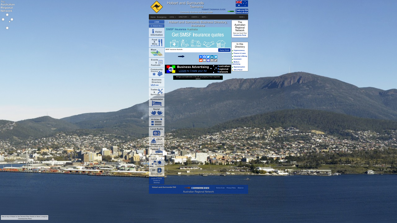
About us (240, 188)
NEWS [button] (241, 17)
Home (153, 17)
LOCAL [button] (172, 17)
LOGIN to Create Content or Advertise (156, 180)
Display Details (224, 50)
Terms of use (220, 188)
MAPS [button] (204, 17)
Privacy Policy (231, 188)
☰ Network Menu (157, 26)
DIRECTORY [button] (183, 17)
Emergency (161, 17)
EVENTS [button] (195, 17)
